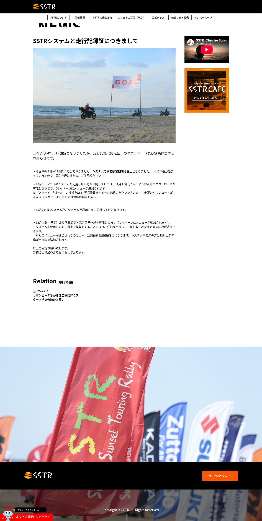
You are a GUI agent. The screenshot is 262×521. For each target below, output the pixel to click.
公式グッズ (158, 17)
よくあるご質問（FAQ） (131, 17)
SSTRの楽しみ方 (102, 17)
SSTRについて (58, 17)
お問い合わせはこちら (220, 475)
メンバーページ (203, 17)
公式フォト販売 (180, 17)
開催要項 (80, 17)
